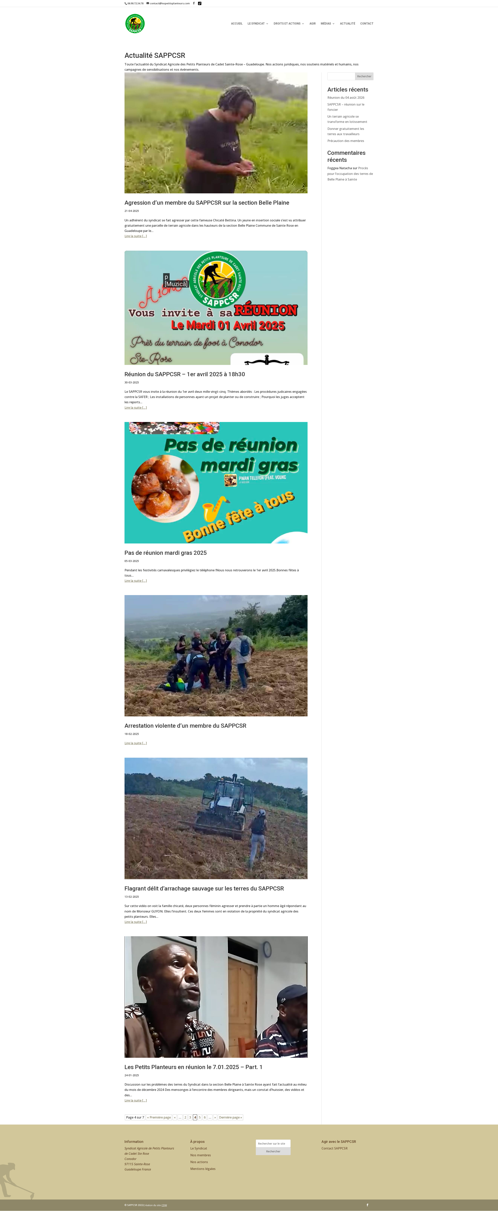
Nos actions (199, 1162)
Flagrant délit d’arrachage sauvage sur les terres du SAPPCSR (204, 888)
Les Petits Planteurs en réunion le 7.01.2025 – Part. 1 (193, 1067)
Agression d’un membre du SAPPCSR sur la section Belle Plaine (206, 202)
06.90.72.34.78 (135, 3)
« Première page (159, 1117)
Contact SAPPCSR (335, 1148)
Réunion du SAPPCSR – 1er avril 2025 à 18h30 (184, 374)
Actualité (347, 23)
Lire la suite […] (135, 236)
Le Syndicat (256, 23)
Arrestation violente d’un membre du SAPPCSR (185, 725)
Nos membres (200, 1155)
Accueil (237, 23)
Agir (312, 23)
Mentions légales (203, 1169)
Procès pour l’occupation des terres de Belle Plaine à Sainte (350, 173)
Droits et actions (287, 23)
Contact (367, 23)
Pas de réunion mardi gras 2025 (165, 552)
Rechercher (364, 76)
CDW (164, 1205)
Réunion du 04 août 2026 (345, 97)
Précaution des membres (345, 141)
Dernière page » (230, 1117)
